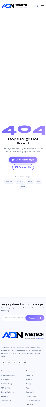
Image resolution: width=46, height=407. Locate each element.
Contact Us (25, 167)
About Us (29, 376)
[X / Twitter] (14, 362)
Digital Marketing (7, 392)
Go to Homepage (25, 159)
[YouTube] (25, 362)
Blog (38, 182)
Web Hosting (6, 400)
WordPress (5, 380)
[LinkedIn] (19, 362)
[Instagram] (9, 362)
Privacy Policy (31, 396)
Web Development (8, 376)
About (23, 186)
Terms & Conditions (33, 400)
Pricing (30, 182)
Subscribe (33, 318)
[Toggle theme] (37, 6)
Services (9, 182)
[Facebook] (3, 362)
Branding (4, 396)
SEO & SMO (5, 388)
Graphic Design (7, 384)
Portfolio (20, 182)
